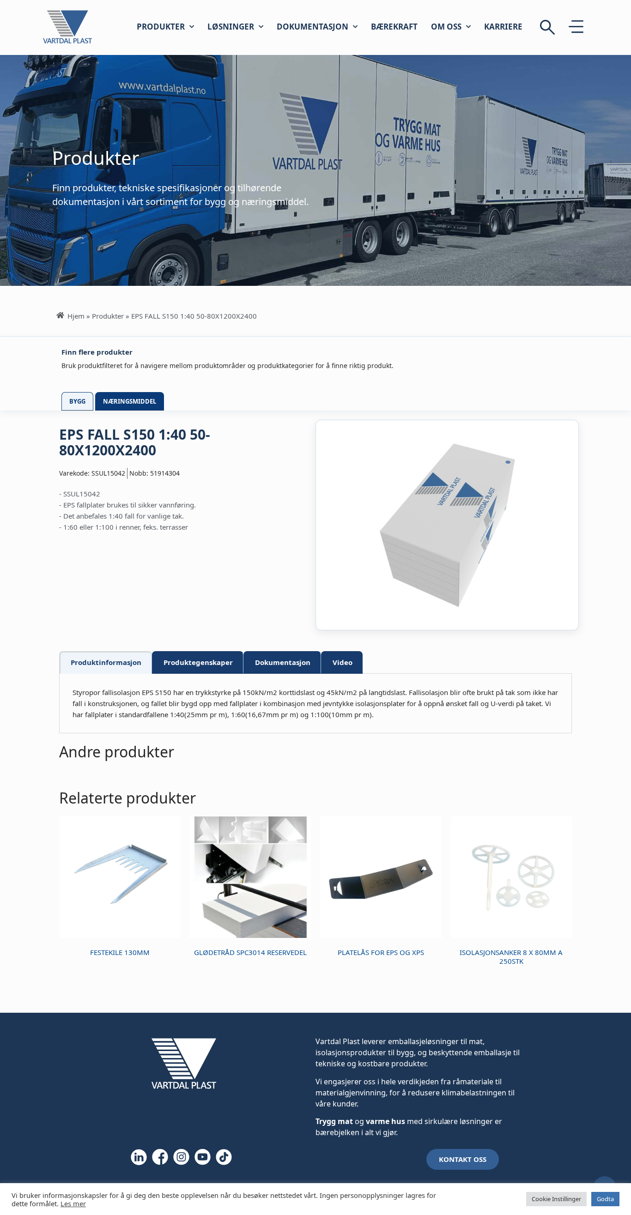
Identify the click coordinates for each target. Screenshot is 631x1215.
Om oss (446, 26)
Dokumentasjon (312, 26)
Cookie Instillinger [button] (556, 1199)
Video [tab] (342, 662)
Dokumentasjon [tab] (282, 662)
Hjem (76, 315)
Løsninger (230, 26)
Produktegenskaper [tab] (198, 662)
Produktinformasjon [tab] (106, 662)
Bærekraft (394, 26)
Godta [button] (605, 1199)
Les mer (73, 1203)
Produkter (161, 26)
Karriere (503, 26)
